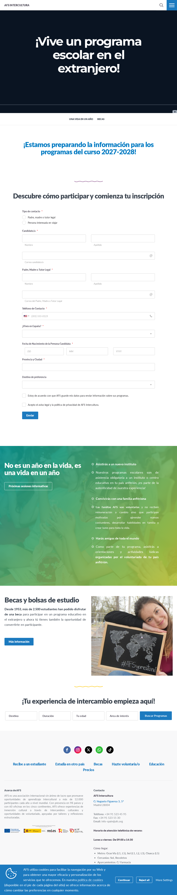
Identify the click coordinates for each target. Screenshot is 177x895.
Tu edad (81, 716)
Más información (19, 642)
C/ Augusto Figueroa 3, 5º (109, 801)
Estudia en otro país (69, 764)
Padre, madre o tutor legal (41, 217)
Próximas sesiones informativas (28, 486)
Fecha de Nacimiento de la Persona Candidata (47, 343)
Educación (156, 764)
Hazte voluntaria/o (126, 764)
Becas (98, 764)
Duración (48, 716)
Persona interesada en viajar (42, 222)
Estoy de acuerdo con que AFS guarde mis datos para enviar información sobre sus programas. (78, 395)
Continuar (124, 880)
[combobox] (26, 316)
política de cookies (90, 880)
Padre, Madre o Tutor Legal (37, 269)
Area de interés (119, 716)
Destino (13, 716)
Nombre (29, 245)
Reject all (144, 880)
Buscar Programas (156, 716)
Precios (88, 769)
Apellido (98, 245)
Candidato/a (30, 231)
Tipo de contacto (32, 211)
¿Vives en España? (33, 326)
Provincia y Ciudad (33, 359)
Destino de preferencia (34, 377)
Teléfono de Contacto (34, 308)
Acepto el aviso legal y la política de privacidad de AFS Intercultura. (63, 404)
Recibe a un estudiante (29, 764)
